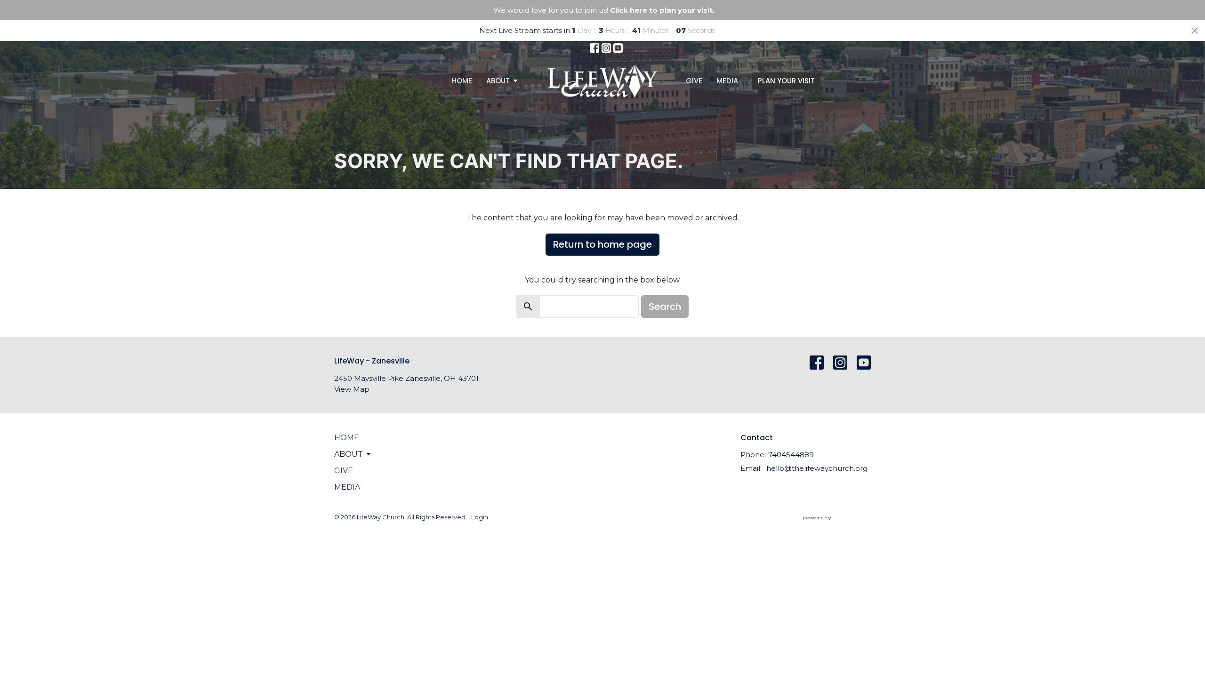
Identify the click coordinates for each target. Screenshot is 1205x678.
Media (727, 81)
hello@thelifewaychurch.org (817, 468)
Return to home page (602, 244)
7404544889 (791, 454)
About (498, 81)
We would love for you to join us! (604, 10)
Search (665, 306)
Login (479, 517)
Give (694, 81)
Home (462, 81)
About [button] (348, 454)
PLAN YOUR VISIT (786, 81)
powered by (832, 526)
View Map (352, 389)
